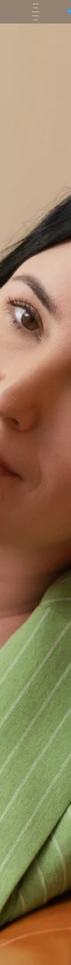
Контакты (35, 16)
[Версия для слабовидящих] (69, 11)
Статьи (35, 19)
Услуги (35, 8)
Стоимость (35, 12)
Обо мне (35, 4)
